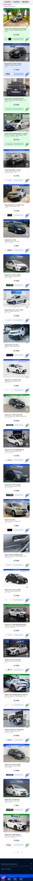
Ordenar (17, 1)
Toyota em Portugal (6, 869)
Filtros (9, 1)
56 (18, 852)
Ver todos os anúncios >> (19, 180)
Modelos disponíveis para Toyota (9, 864)
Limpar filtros (26, 1)
